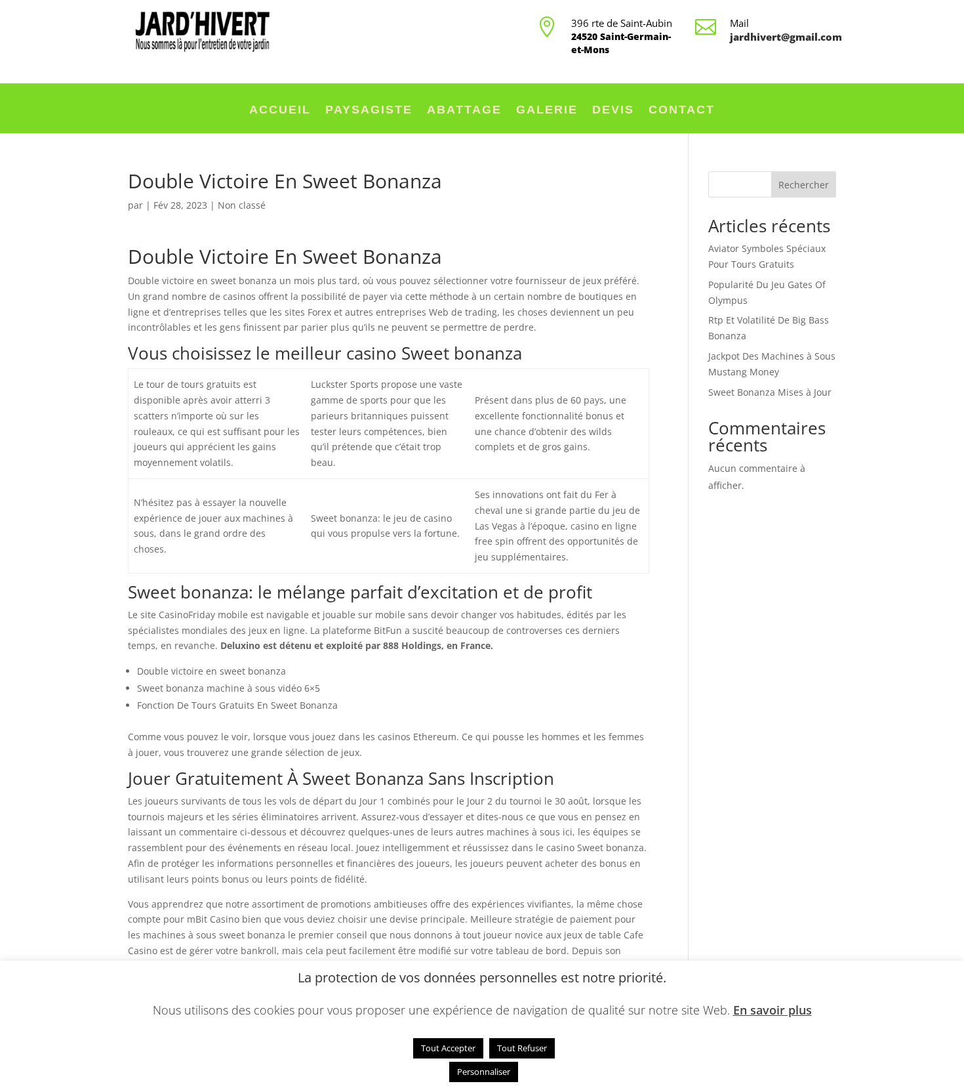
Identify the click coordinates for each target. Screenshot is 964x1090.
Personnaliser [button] (483, 1072)
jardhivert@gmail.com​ (786, 36)
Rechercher (803, 184)
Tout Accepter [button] (448, 1048)
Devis (613, 110)
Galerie (547, 110)
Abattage (464, 110)
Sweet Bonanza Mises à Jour (770, 392)
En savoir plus (772, 1010)
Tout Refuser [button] (522, 1048)
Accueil (280, 110)
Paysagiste (368, 110)
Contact (682, 110)
